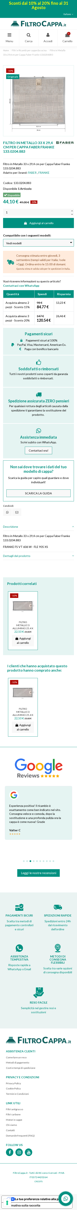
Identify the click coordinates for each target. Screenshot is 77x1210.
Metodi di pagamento (17, 1062)
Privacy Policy (13, 1083)
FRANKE (43, 172)
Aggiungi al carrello (41, 223)
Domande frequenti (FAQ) (20, 1135)
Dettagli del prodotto (16, 556)
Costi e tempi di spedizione (20, 1067)
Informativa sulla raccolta (22, 1205)
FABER (32, 172)
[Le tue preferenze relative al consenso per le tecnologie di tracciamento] (7, 1203)
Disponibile (10, 188)
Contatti (10, 1130)
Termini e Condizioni (17, 1093)
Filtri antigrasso (14, 1109)
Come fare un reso (16, 1057)
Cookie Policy (13, 1088)
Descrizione (10, 526)
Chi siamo (11, 1124)
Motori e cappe (14, 1119)
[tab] (38, 527)
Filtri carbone (13, 1114)
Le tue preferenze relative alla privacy (41, 1199)
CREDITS (38, 1181)
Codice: (8, 183)
